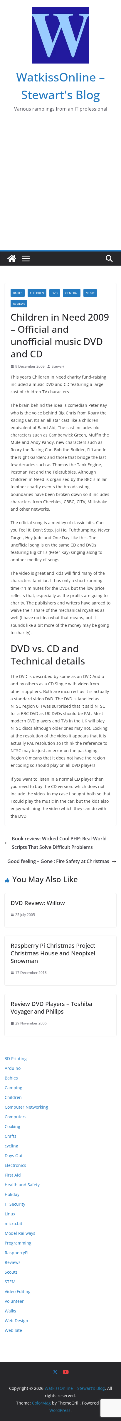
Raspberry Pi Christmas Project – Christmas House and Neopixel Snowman (55, 953)
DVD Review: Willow (38, 903)
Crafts (10, 1136)
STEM (10, 1282)
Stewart (58, 366)
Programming (18, 1243)
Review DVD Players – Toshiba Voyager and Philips (51, 1007)
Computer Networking (26, 1107)
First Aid (13, 1175)
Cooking (12, 1126)
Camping (13, 1087)
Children (37, 293)
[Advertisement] (60, 186)
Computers (15, 1117)
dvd (55, 293)
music (90, 293)
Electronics (15, 1165)
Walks (10, 1311)
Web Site (13, 1330)
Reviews (19, 303)
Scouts (11, 1272)
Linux (10, 1214)
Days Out (14, 1155)
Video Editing (18, 1291)
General (71, 293)
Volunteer (14, 1301)
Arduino (13, 1068)
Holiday (12, 1194)
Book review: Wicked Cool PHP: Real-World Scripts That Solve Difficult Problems (59, 842)
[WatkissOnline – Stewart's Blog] (12, 258)
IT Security (15, 1204)
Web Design (16, 1320)
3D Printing (16, 1058)
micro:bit (13, 1223)
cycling (11, 1146)
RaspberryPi (16, 1252)
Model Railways (20, 1233)
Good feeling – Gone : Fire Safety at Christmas (58, 861)
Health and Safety (22, 1184)
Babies (17, 293)
